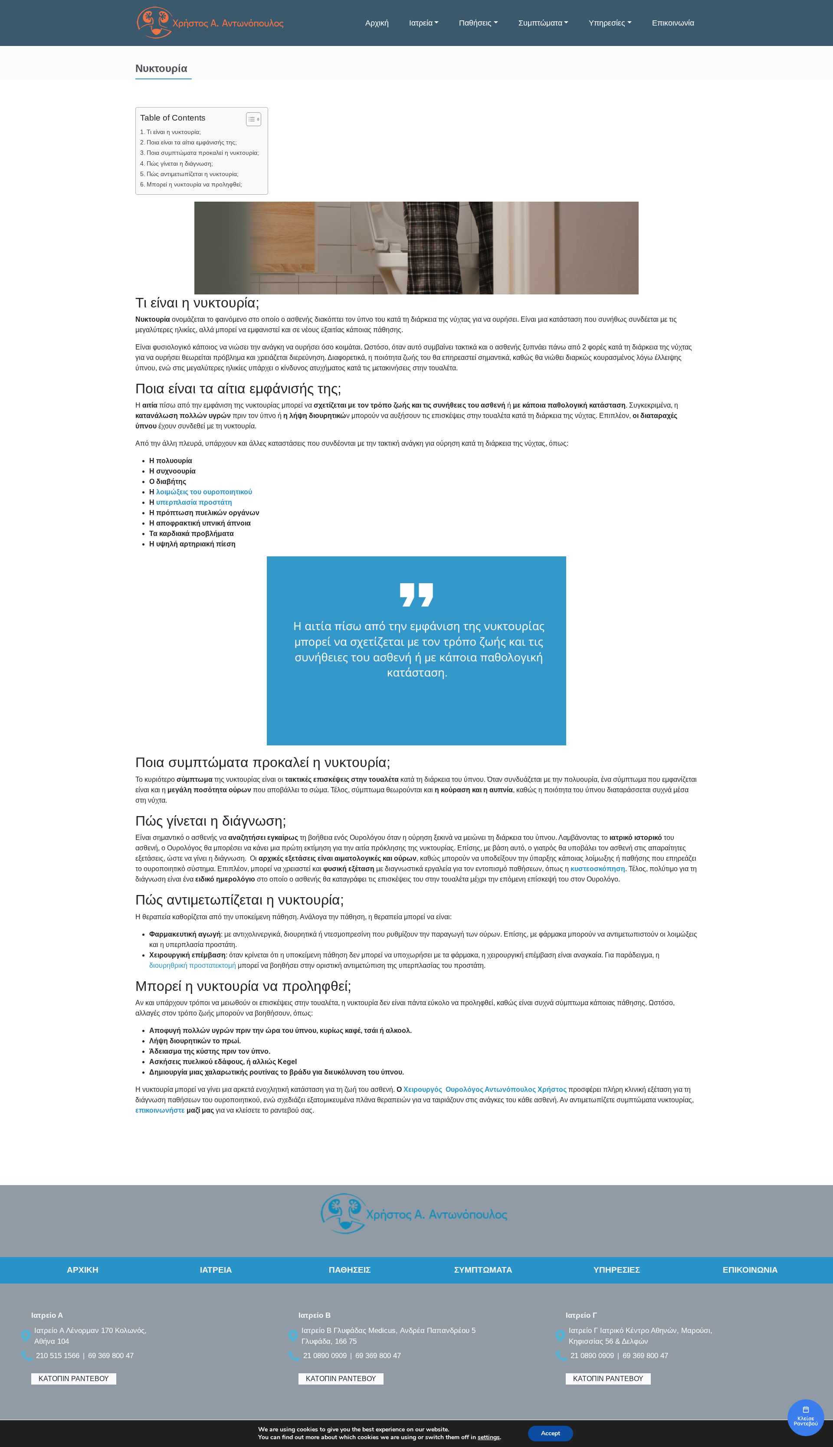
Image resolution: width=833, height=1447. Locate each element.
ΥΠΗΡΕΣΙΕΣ (617, 1269)
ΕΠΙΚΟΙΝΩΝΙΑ (750, 1269)
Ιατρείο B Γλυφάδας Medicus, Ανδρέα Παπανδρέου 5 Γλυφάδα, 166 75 (389, 1336)
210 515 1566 (57, 1356)
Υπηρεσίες (607, 23)
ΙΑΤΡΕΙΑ (216, 1269)
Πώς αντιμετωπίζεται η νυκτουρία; (193, 173)
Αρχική (377, 23)
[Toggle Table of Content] (249, 119)
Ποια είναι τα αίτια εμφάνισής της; (192, 142)
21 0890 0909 (325, 1356)
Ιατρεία (421, 23)
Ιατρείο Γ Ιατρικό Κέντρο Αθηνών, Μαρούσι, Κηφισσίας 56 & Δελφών (640, 1336)
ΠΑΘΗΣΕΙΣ (350, 1269)
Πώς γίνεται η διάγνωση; (180, 163)
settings (489, 1437)
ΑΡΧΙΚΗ (82, 1269)
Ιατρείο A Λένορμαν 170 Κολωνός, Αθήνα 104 (90, 1336)
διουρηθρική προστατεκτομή (192, 965)
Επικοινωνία (673, 23)
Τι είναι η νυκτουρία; (174, 131)
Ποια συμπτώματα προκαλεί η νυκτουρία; (203, 152)
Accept (550, 1433)
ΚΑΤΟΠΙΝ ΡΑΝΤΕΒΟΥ (74, 1378)
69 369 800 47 (111, 1356)
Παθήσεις (475, 23)
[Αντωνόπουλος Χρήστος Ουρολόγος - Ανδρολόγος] (805, 1417)
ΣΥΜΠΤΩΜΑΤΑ (483, 1269)
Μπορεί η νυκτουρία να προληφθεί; (194, 184)
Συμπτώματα (540, 23)
